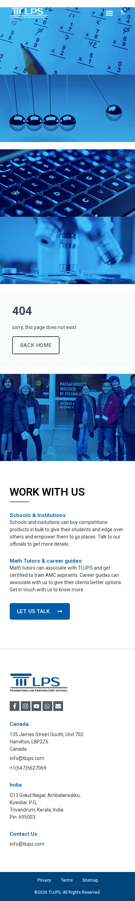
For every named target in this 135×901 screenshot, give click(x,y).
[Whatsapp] (47, 706)
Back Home (36, 345)
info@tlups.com (27, 844)
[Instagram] (25, 706)
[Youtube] (36, 706)
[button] (109, 13)
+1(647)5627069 (28, 768)
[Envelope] (58, 706)
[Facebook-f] (14, 706)
